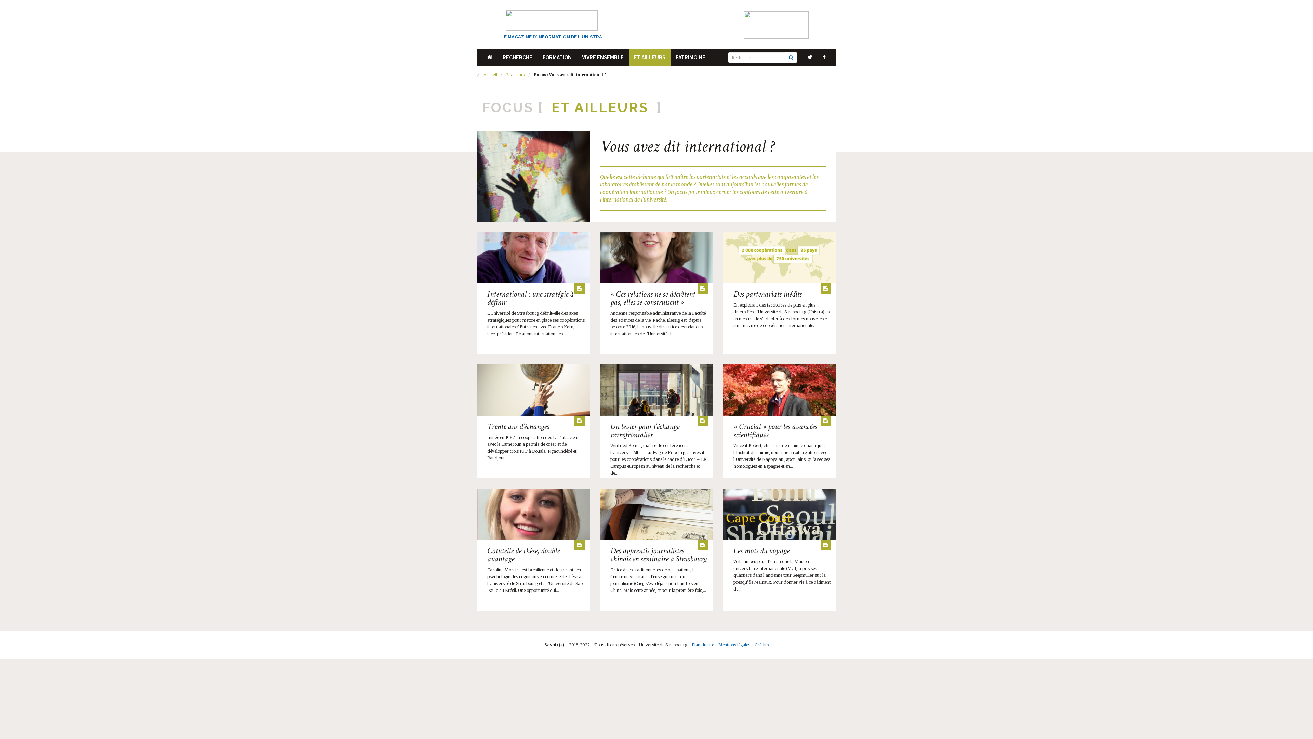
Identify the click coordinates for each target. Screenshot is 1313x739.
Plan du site (703, 644)
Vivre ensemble (603, 57)
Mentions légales (734, 644)
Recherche (517, 57)
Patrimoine (690, 57)
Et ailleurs (649, 57)
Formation (557, 57)
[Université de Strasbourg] (776, 24)
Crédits (762, 644)
